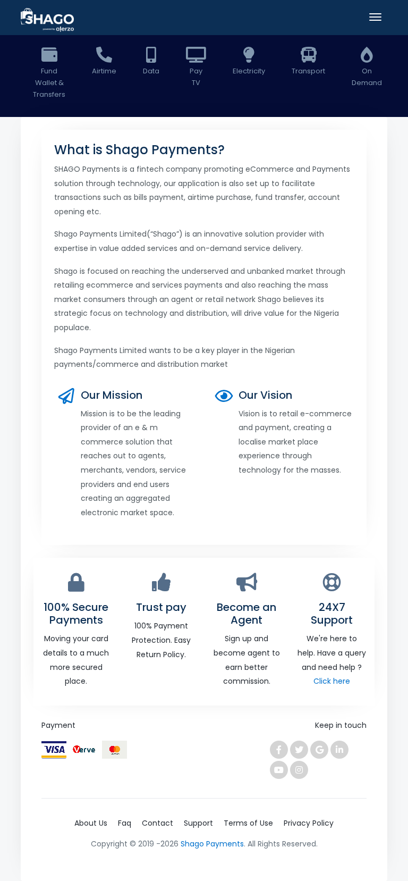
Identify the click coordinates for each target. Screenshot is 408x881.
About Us (90, 823)
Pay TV (196, 77)
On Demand (367, 77)
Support (198, 823)
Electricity (249, 71)
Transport (308, 71)
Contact (157, 823)
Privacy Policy (309, 823)
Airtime (104, 71)
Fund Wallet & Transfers (49, 82)
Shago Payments (212, 843)
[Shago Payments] (47, 21)
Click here (331, 681)
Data (151, 71)
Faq (124, 823)
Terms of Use (248, 823)
